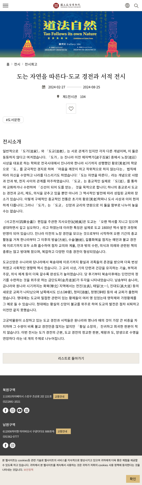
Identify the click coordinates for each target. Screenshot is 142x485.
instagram (12, 410)
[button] (5, 5)
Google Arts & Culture (26, 410)
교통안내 (59, 396)
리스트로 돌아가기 (71, 358)
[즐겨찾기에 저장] (71, 109)
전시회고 (31, 64)
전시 (17, 64)
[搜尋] (137, 5)
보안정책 (28, 469)
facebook (5, 410)
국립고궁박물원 (67, 5)
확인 (133, 478)
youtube (19, 410)
